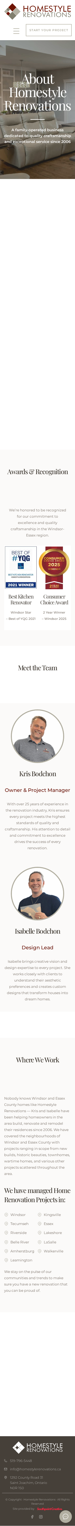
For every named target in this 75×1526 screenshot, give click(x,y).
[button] (16, 31)
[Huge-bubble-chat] (65, 1516)
